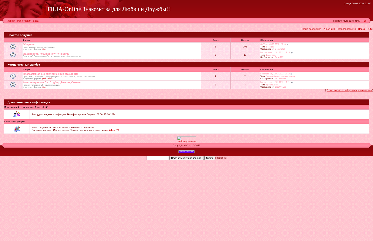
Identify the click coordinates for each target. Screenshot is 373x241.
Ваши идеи (271, 55)
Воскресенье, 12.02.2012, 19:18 (275, 74)
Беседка (270, 47)
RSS (364, 20)
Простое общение (20, 35)
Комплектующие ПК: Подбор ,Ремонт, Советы (52, 82)
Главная (10, 20)
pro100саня (47, 79)
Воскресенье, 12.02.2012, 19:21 (275, 82)
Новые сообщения (311, 29)
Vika (44, 49)
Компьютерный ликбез (24, 64)
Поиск (361, 29)
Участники (329, 29)
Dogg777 (279, 57)
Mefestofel (280, 49)
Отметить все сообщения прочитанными (349, 90)
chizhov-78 (112, 130)
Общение (29, 44)
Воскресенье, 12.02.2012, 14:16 (275, 52)
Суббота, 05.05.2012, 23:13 (273, 44)
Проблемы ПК (272, 85)
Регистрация (24, 20)
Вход (35, 20)
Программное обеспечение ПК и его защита (51, 74)
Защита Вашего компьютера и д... (281, 76)
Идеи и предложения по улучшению (46, 53)
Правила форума (346, 29)
